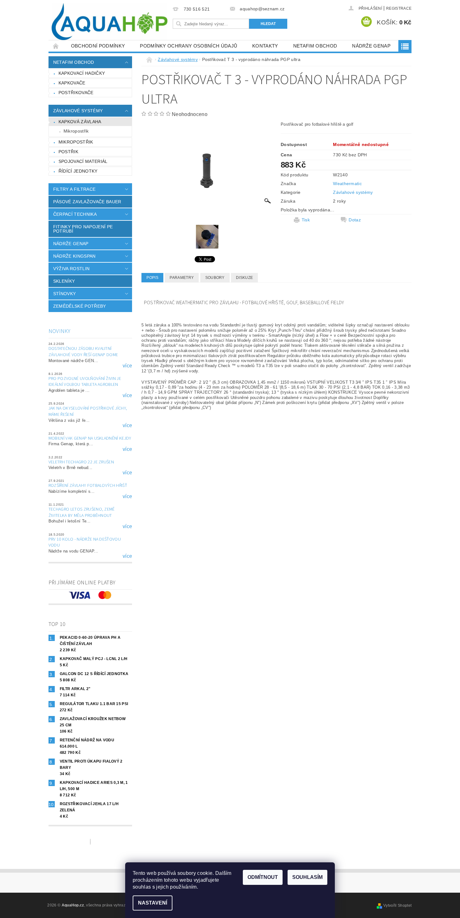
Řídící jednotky (78, 171)
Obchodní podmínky (98, 45)
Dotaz (355, 219)
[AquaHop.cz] (109, 21)
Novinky (59, 331)
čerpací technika (75, 214)
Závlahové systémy (78, 110)
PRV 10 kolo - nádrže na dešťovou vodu (85, 542)
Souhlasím (307, 877)
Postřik (68, 151)
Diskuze (244, 277)
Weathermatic (347, 183)
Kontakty (265, 45)
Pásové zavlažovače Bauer (87, 201)
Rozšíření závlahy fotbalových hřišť (88, 485)
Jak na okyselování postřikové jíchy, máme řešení (88, 411)
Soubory (215, 277)
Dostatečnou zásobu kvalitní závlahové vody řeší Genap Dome (83, 352)
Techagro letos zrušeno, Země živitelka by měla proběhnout (82, 512)
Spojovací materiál (83, 161)
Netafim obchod (315, 45)
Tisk (306, 219)
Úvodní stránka (56, 45)
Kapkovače (72, 82)
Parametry (182, 277)
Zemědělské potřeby (79, 306)
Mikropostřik (76, 131)
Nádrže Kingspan (74, 256)
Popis (152, 277)
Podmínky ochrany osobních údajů (188, 45)
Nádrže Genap (371, 45)
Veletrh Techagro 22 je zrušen (81, 462)
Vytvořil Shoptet (397, 905)
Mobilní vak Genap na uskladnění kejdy (90, 438)
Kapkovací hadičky (82, 73)
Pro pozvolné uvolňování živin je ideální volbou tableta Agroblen (85, 382)
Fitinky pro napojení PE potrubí (83, 229)
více (127, 365)
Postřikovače (76, 92)
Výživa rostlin (71, 268)
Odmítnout (263, 877)
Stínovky (64, 293)
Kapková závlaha (80, 121)
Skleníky (64, 281)
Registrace (398, 8)
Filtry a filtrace (74, 189)
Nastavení (152, 902)
